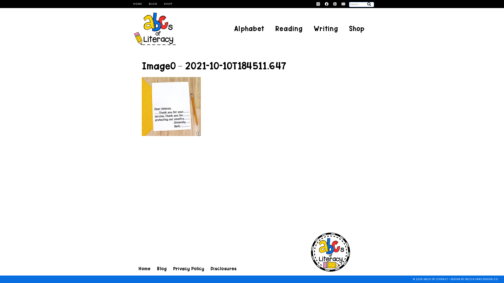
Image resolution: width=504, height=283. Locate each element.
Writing (326, 28)
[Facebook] (326, 4)
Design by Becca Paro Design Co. (474, 279)
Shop (168, 4)
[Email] (343, 4)
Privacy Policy (188, 269)
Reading (289, 28)
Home (137, 4)
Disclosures (223, 269)
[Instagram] (318, 4)
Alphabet (249, 28)
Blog (153, 4)
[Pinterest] (335, 4)
